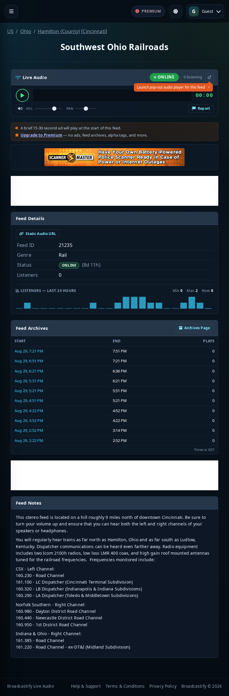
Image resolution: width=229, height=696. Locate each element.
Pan (69, 108)
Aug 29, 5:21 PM (29, 390)
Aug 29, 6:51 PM (29, 361)
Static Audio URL (40, 233)
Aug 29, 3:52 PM (29, 420)
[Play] (22, 95)
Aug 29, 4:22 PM (29, 410)
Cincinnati (94, 31)
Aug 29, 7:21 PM (29, 351)
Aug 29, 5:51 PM (29, 380)
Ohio (26, 31)
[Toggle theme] (175, 11)
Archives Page (197, 327)
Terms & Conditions (125, 686)
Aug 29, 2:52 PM (29, 430)
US (10, 31)
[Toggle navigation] (11, 11)
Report (203, 108)
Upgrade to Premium (41, 135)
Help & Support (86, 686)
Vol (29, 108)
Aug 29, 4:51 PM (29, 400)
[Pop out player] (209, 77)
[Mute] (20, 108)
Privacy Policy (163, 686)
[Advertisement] (114, 191)
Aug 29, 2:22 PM (29, 440)
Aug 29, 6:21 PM (29, 371)
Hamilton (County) (59, 31)
